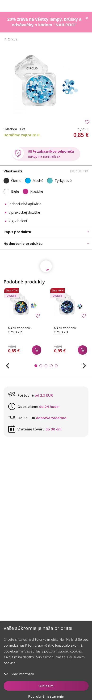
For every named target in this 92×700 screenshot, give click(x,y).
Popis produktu (17, 231)
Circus (12, 39)
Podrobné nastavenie (46, 696)
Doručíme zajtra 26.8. (22, 134)
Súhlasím (46, 686)
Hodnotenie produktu (23, 243)
